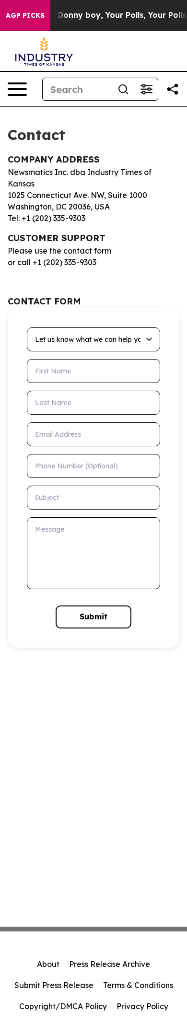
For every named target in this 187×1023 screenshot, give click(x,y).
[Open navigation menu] (17, 89)
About (48, 964)
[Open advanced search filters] (146, 89)
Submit (93, 616)
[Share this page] (172, 89)
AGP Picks (25, 15)
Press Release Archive (109, 964)
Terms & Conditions (138, 985)
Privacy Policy (142, 1006)
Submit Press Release (54, 985)
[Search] (123, 89)
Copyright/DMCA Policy (63, 1006)
